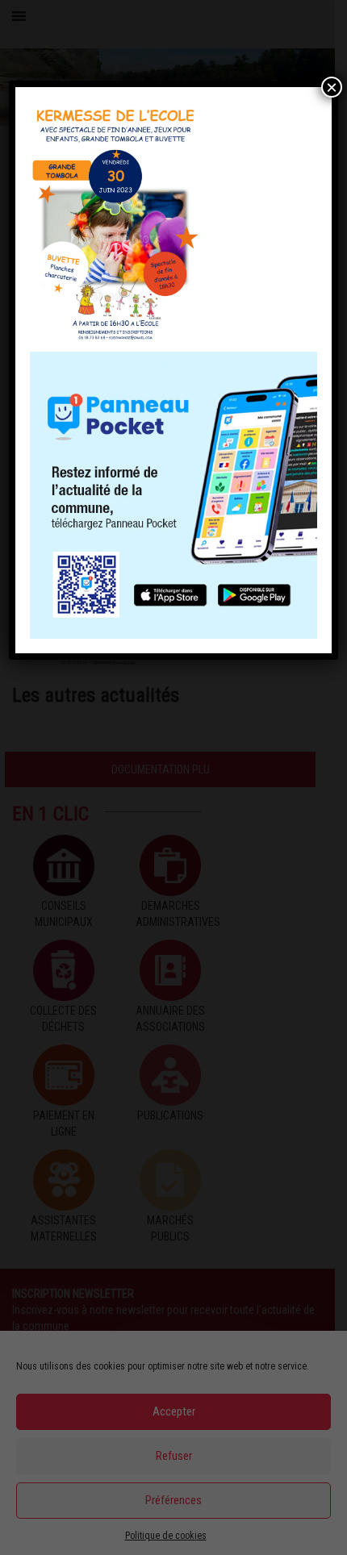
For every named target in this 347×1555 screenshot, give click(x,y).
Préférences (173, 1500)
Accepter (174, 1411)
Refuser (174, 1456)
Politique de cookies (166, 1535)
